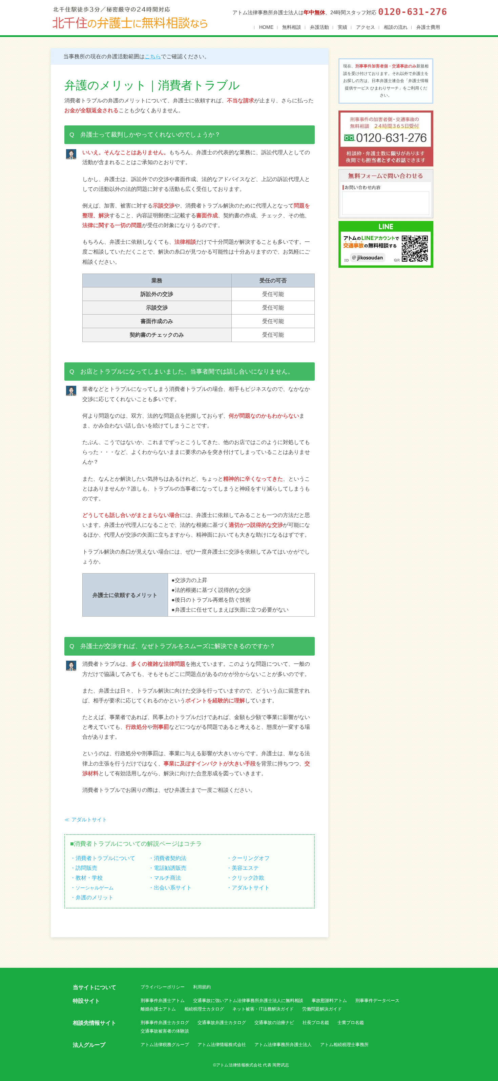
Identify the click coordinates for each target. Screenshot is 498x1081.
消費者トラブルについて (105, 858)
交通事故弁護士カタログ (222, 1022)
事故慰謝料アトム (329, 1000)
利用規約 (202, 986)
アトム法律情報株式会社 (222, 1044)
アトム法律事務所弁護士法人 (283, 1044)
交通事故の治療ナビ (274, 1022)
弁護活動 (319, 27)
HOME (266, 27)
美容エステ (245, 868)
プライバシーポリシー (163, 986)
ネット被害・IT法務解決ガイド (263, 1009)
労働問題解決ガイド (322, 1009)
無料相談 (291, 27)
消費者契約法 (170, 858)
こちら (153, 56)
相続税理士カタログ (204, 1009)
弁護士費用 (428, 27)
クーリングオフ (251, 858)
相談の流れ (396, 27)
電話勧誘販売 (170, 868)
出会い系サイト (173, 887)
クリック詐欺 (248, 878)
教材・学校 (89, 878)
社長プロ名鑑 (316, 1022)
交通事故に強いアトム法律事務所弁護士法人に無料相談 (248, 1000)
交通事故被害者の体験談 (165, 1031)
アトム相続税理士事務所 (344, 1044)
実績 (342, 27)
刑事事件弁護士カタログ (165, 1022)
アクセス (365, 27)
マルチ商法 (167, 878)
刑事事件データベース (377, 1000)
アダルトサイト (89, 819)
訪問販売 (86, 868)
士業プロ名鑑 (350, 1022)
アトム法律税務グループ (165, 1044)
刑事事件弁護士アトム (163, 1000)
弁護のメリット (94, 897)
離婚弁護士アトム (158, 1009)
